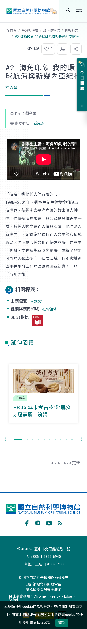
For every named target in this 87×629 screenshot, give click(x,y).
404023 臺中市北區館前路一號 (45, 549)
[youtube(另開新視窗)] (49, 522)
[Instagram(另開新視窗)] (38, 522)
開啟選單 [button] (79, 9)
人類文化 (37, 301)
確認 (61, 623)
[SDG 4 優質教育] (37, 320)
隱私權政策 (42, 623)
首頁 (13, 31)
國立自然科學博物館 (30, 11)
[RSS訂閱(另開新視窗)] (60, 522)
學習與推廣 (29, 31)
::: (2, 33)
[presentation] (6, 439)
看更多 (38, 123)
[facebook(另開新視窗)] (26, 522)
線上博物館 (51, 31)
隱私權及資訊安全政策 (43, 590)
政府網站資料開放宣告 (43, 584)
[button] (47, 49)
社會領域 (49, 309)
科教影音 (71, 31)
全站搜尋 (67, 9)
